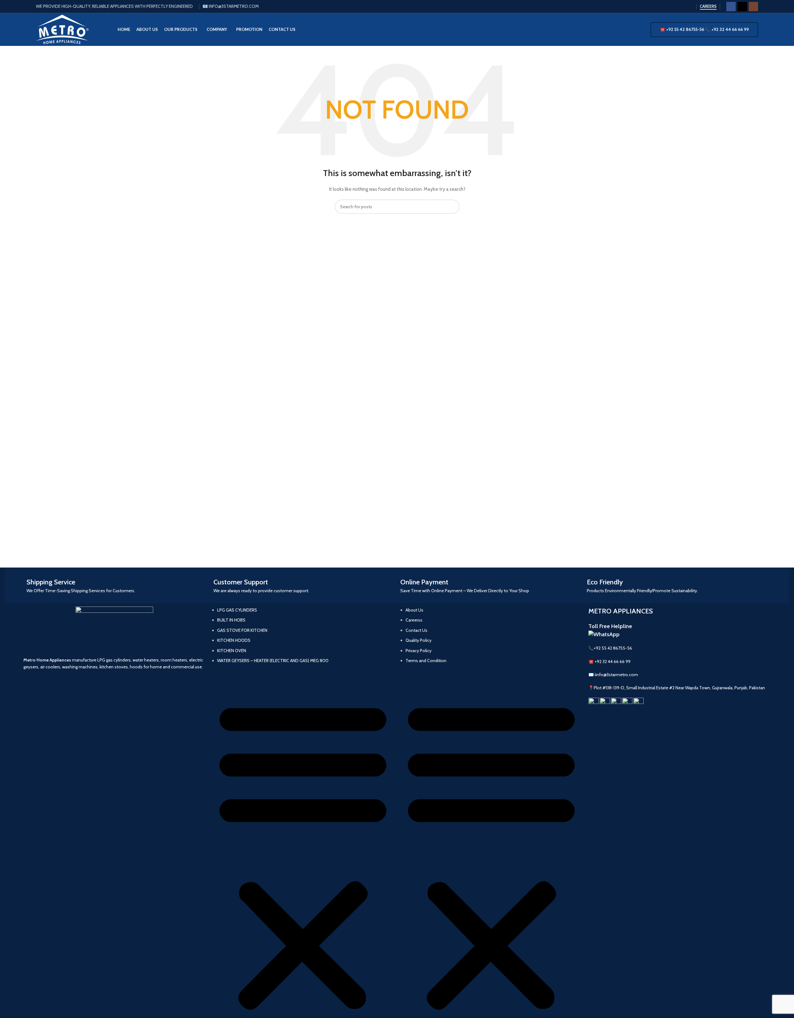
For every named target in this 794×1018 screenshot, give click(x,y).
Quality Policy (418, 640)
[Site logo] (62, 29)
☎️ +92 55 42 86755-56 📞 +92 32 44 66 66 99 (704, 29)
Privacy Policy (418, 650)
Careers (708, 6)
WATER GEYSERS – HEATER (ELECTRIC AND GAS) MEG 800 (273, 660)
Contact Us (416, 630)
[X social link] (742, 6)
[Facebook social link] (731, 6)
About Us (414, 610)
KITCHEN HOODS (234, 640)
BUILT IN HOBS (231, 620)
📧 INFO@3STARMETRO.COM (230, 6)
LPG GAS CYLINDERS (237, 610)
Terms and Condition (426, 660)
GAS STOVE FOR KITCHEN (242, 630)
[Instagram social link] (753, 6)
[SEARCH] (452, 206)
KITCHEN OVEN (231, 650)
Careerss (414, 620)
